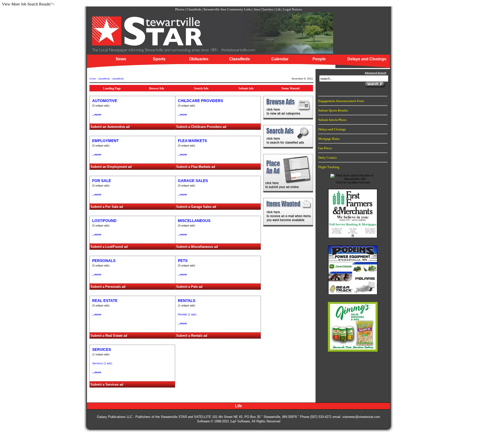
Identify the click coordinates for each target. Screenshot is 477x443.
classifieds (104, 78)
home (92, 78)
